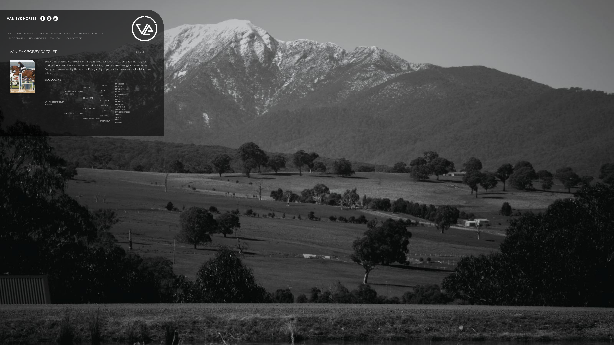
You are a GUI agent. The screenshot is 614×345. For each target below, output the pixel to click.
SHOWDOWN (120, 109)
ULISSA (102, 90)
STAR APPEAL (104, 116)
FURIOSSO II (119, 84)
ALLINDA (118, 86)
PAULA (117, 91)
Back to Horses (145, 52)
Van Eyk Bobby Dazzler (54, 102)
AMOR (117, 99)
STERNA (118, 117)
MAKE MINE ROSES (122, 112)
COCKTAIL (87, 88)
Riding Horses (37, 38)
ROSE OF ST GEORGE (107, 111)
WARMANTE (104, 100)
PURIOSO (103, 85)
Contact (97, 33)
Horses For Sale (60, 33)
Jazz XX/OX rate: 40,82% (73, 92)
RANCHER (104, 106)
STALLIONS (42, 33)
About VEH (14, 33)
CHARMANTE (88, 98)
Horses (28, 33)
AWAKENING (120, 107)
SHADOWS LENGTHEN (91, 118)
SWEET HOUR (105, 121)
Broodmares (16, 38)
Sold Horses (81, 33)
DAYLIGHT (119, 122)
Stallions (55, 38)
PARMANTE (119, 102)
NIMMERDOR (120, 94)
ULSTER (103, 95)
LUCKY (118, 97)
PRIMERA (118, 120)
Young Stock (74, 38)
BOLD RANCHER (89, 108)
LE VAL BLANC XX (121, 89)
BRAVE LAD (119, 104)
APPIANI (118, 114)
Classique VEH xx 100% (73, 113)
